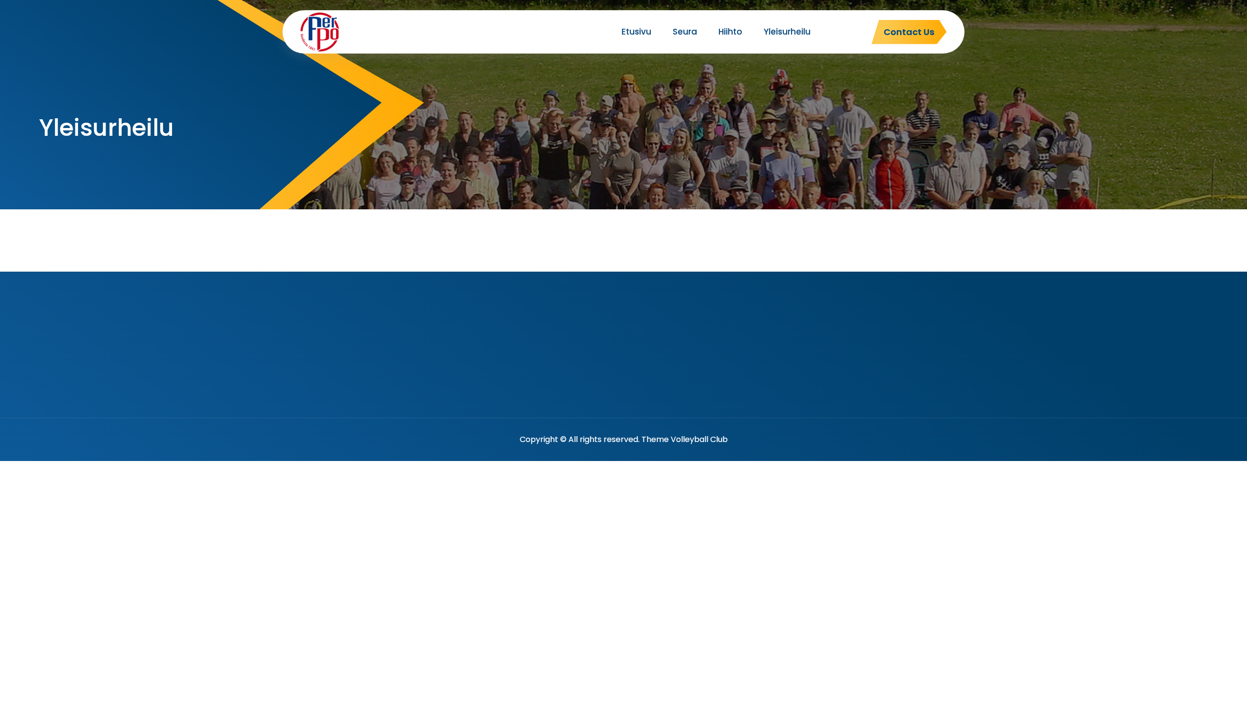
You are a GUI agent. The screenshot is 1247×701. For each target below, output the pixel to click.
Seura (685, 31)
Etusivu (636, 31)
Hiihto (730, 31)
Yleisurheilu (787, 31)
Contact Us (909, 32)
